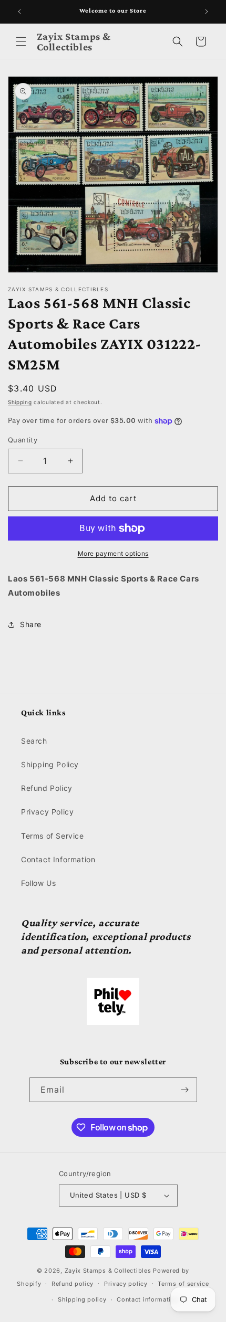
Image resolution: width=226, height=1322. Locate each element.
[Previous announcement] (19, 11)
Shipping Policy (50, 764)
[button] (21, 41)
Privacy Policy (47, 811)
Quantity (22, 440)
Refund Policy (47, 788)
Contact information (147, 1299)
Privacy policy (126, 1283)
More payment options (113, 553)
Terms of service (183, 1283)
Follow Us (38, 883)
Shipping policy (82, 1299)
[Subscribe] (185, 1089)
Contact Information (58, 859)
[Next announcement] (206, 11)
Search (34, 740)
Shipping (20, 402)
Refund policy (73, 1283)
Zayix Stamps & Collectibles (108, 1270)
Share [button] (31, 624)
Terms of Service (52, 835)
